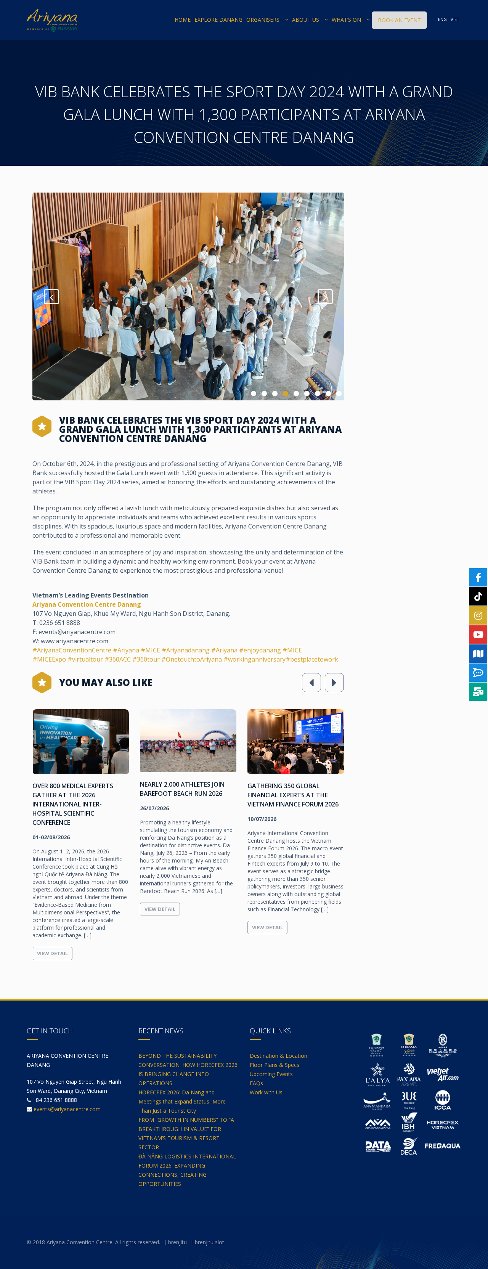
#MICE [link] (150, 650)
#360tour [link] (146, 659)
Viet (455, 19)
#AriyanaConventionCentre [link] (71, 650)
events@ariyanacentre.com (67, 1109)
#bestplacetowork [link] (312, 659)
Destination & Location (278, 1055)
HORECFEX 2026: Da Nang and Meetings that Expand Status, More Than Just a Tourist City (182, 1101)
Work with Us (266, 1092)
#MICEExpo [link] (49, 659)
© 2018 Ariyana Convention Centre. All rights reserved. (93, 1242)
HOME (183, 19)
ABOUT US (305, 19)
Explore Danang (218, 19)
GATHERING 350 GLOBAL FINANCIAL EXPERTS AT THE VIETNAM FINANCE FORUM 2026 (293, 795)
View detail (52, 953)
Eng (442, 19)
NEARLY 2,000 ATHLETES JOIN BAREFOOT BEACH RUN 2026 (182, 789)
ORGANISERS (262, 19)
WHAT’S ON (346, 19)
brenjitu (177, 1242)
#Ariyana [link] (126, 650)
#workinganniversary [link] (254, 659)
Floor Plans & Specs (274, 1064)
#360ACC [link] (117, 659)
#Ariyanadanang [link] (186, 650)
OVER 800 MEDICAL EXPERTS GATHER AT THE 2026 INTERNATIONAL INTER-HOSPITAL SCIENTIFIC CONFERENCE (72, 804)
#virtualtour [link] (85, 659)
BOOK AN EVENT (399, 20)
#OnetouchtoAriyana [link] (192, 659)
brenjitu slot (209, 1242)
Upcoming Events (271, 1074)
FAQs (256, 1083)
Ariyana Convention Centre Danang (86, 604)
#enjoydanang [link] (260, 650)
